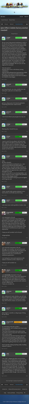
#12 (27, 286)
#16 (27, 375)
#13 (27, 303)
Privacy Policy (19, 392)
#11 (27, 265)
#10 (27, 237)
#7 (27, 181)
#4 (27, 119)
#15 (27, 348)
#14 (27, 316)
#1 (27, 79)
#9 (27, 207)
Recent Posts (12, 20)
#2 (27, 93)
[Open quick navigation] (27, 24)
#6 (27, 151)
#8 (27, 195)
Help (5, 392)
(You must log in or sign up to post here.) (14, 380)
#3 (27, 107)
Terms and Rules (11, 392)
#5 (27, 131)
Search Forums (4, 20)
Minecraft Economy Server (15, 389)
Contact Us (4, 389)
